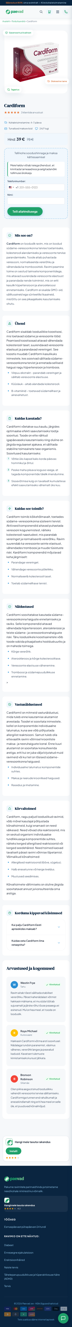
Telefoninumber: (16, 181)
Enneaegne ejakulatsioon (18, 1252)
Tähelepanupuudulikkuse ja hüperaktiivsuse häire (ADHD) (32, 1276)
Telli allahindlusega (25, 211)
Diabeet (8, 1245)
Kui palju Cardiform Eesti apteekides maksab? (26, 926)
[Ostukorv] (49, 11)
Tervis (7, 1285)
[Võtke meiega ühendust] (66, 11)
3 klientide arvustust (32, 112)
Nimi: (10, 194)
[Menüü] (57, 11)
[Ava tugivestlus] (63, 1318)
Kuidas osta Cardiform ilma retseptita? (28, 942)
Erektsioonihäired (14, 1259)
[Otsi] (41, 11)
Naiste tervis (11, 1267)
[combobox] (13, 187)
